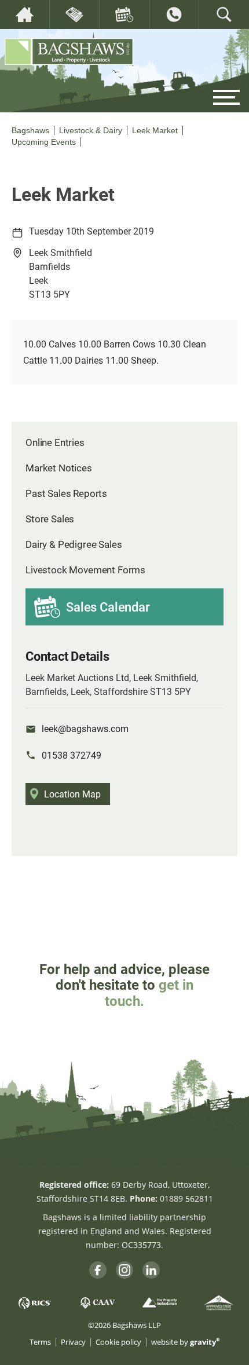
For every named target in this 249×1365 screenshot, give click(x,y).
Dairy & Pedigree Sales (73, 544)
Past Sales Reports (66, 493)
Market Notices (58, 467)
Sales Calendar (108, 606)
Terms (40, 1342)
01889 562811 (186, 1198)
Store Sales (49, 518)
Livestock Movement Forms (85, 569)
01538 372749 (71, 755)
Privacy (73, 1342)
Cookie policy (118, 1342)
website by (185, 1342)
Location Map (72, 794)
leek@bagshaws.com (85, 728)
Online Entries (55, 442)
